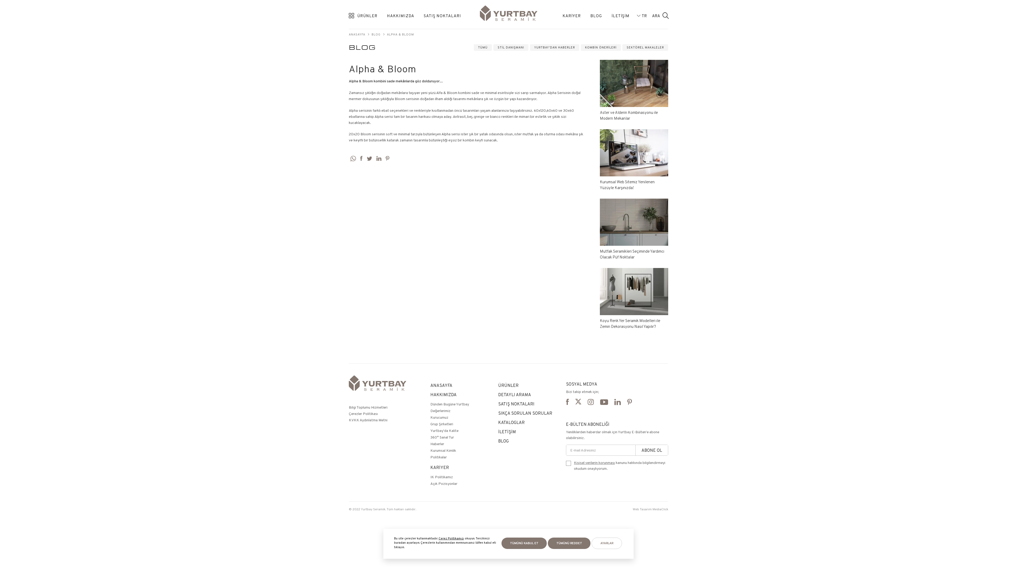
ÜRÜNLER (367, 15)
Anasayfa (357, 34)
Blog (376, 34)
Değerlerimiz (440, 410)
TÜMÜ (483, 47)
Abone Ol (651, 450)
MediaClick (660, 509)
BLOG (596, 15)
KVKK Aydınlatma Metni (368, 420)
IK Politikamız (441, 477)
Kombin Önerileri (601, 47)
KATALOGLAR (511, 422)
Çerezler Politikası (363, 413)
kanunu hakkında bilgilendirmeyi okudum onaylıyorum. (619, 465)
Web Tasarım (642, 509)
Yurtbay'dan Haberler (554, 47)
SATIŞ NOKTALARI (442, 15)
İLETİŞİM (621, 15)
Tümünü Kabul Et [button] (524, 543)
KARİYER (572, 15)
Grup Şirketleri (441, 424)
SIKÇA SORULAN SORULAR (525, 413)
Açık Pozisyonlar (443, 483)
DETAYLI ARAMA (514, 394)
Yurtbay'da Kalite (444, 430)
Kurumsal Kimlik (443, 450)
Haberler (437, 443)
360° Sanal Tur (442, 437)
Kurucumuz (439, 417)
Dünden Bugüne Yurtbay (449, 404)
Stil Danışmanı (511, 47)
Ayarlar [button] (606, 543)
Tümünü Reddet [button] (569, 543)
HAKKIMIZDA (400, 15)
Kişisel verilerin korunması (594, 462)
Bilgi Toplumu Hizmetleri (368, 407)
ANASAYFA (441, 385)
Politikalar (438, 457)
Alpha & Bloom (400, 34)
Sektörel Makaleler (645, 47)
